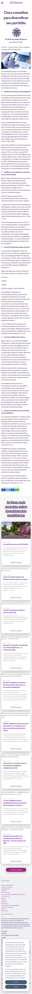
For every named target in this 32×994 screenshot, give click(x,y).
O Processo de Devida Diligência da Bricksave (13, 894)
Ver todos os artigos (16, 870)
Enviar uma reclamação (7, 907)
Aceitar (16, 982)
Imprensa (3, 909)
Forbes (22, 333)
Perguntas (4, 901)
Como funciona (5, 896)
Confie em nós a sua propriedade (10, 905)
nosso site (19, 483)
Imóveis (3, 898)
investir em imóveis (20, 308)
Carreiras (3, 890)
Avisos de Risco (5, 892)
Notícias (4, 47)
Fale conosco (4, 903)
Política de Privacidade (7, 885)
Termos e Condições (6, 887)
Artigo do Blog (13, 47)
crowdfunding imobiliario (19, 458)
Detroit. (10, 445)
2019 (9, 435)
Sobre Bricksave (5, 889)
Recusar (16, 986)
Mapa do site (4, 910)
